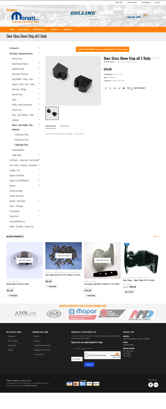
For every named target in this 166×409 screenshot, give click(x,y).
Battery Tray (17, 58)
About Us (67, 29)
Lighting (15, 119)
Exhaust (12, 185)
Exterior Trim (17, 94)
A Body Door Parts (21, 134)
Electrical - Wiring (19, 89)
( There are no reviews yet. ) (127, 62)
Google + (119, 88)
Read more (13, 286)
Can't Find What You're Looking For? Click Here (102, 49)
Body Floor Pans (18, 68)
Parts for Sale (39, 29)
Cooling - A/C (14, 170)
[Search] (107, 19)
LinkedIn (115, 88)
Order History (12, 345)
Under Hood (16, 155)
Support (54, 29)
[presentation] (8, 314)
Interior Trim (17, 109)
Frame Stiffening (16, 190)
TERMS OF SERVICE (12, 381)
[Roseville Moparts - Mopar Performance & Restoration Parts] (22, 15)
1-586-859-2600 (133, 17)
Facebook (106, 88)
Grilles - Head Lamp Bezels (22, 104)
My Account (132, 2)
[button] (154, 236)
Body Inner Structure (20, 74)
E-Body (41, 272)
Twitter (110, 88)
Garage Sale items (16, 195)
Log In (157, 2)
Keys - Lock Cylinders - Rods (22, 114)
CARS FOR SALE (23, 29)
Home (12, 29)
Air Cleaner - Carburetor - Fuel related (24, 160)
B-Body (22, 272)
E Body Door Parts (118, 81)
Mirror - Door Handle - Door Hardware (22, 127)
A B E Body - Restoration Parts (21, 53)
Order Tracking (12, 341)
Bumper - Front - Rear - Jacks (23, 84)
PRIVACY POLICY (26, 381)
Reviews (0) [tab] (64, 126)
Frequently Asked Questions (42, 345)
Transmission (14, 211)
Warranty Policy (39, 354)
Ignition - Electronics (17, 200)
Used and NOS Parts (17, 221)
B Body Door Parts (21, 139)
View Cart (119, 2)
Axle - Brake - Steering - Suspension (23, 165)
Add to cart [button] (90, 292)
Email (124, 88)
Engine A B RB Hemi (16, 175)
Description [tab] (50, 126)
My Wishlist (146, 2)
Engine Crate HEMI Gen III (19, 180)
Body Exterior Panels (20, 63)
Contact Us (37, 341)
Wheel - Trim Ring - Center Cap (21, 226)
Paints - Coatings (16, 206)
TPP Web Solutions (30, 386)
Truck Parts (13, 216)
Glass (14, 99)
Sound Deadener (18, 149)
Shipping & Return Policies (42, 350)
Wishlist (10, 350)
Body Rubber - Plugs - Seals (22, 79)
